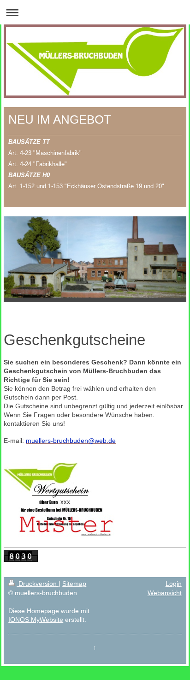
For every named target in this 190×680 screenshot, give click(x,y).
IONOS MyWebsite (35, 619)
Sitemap (74, 583)
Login (174, 583)
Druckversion (38, 583)
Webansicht (165, 592)
